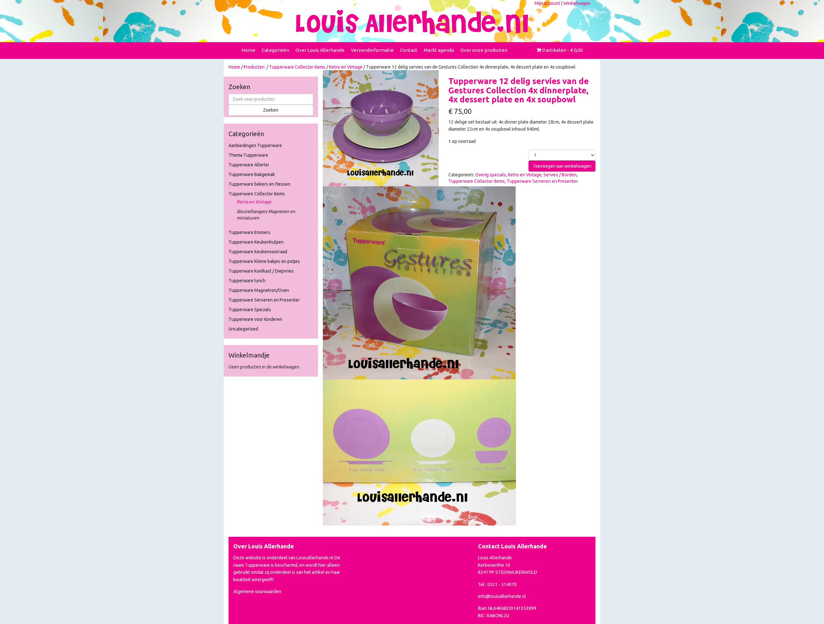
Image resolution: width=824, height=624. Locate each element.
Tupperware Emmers (249, 232)
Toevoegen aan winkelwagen (562, 166)
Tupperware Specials (250, 309)
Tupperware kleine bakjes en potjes (264, 261)
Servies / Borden (559, 174)
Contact (408, 50)
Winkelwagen (577, 3)
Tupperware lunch (247, 280)
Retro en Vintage (345, 67)
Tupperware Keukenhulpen (256, 242)
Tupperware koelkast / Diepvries (261, 271)
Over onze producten (483, 50)
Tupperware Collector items (297, 67)
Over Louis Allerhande (319, 50)
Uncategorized (243, 328)
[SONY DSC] (419, 282)
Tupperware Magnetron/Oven (259, 290)
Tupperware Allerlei (249, 164)
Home (248, 50)
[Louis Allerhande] (412, 22)
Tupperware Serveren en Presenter (264, 300)
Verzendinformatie (372, 50)
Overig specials (490, 174)
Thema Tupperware (248, 155)
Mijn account (547, 3)
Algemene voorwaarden (257, 591)
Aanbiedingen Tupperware (255, 145)
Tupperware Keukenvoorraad (258, 251)
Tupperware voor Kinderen (255, 319)
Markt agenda (439, 50)
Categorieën (275, 50)
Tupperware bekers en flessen (259, 184)
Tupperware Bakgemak (252, 174)
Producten (254, 67)
